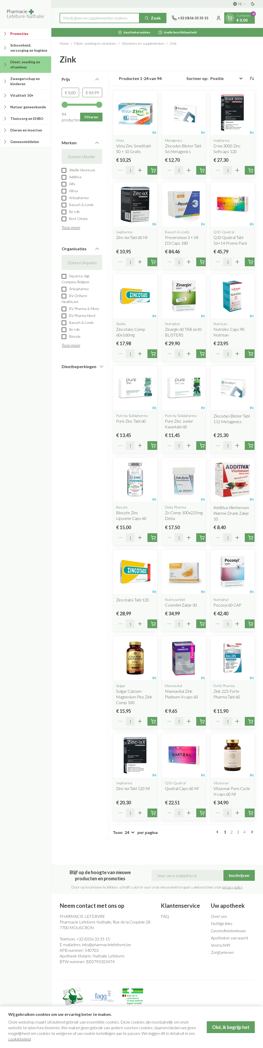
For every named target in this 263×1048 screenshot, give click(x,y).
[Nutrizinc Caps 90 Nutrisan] (232, 296)
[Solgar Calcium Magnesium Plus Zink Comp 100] (135, 658)
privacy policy (232, 887)
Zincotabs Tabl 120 (132, 599)
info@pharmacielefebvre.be (106, 944)
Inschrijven (239, 875)
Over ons (219, 916)
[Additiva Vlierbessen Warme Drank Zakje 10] (232, 480)
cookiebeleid (19, 1038)
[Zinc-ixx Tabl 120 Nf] (135, 755)
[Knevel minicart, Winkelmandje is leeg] (229, 18)
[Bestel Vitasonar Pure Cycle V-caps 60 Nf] (251, 813)
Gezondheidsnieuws (228, 930)
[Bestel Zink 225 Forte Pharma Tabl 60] (251, 721)
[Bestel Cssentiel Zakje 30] (202, 623)
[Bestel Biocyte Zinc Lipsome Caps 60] (153, 537)
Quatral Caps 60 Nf (182, 788)
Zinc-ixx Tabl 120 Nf (133, 788)
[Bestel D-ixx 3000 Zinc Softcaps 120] (251, 170)
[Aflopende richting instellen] (252, 78)
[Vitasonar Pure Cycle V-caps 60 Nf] (232, 755)
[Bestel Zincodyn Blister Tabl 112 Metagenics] (251, 445)
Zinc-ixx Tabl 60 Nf (132, 237)
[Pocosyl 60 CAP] (232, 572)
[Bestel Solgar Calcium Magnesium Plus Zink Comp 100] (153, 721)
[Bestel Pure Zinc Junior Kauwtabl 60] (202, 445)
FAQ (165, 916)
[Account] (218, 18)
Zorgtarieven (222, 952)
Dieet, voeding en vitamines (95, 43)
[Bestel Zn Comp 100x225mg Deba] (202, 537)
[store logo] (25, 14)
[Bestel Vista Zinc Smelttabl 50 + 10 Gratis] (153, 170)
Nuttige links (221, 923)
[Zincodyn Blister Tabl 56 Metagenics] (184, 113)
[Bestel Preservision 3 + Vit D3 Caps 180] (202, 261)
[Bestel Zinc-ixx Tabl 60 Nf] (153, 261)
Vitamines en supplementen (143, 43)
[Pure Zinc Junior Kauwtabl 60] (184, 388)
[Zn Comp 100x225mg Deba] (184, 480)
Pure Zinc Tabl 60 (131, 421)
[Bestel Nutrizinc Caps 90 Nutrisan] (251, 353)
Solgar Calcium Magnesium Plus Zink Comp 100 (134, 697)
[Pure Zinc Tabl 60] (135, 388)
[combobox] (99, 18)
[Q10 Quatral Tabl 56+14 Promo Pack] (232, 204)
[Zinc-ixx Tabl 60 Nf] (135, 204)
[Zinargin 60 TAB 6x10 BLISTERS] (184, 296)
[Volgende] (251, 832)
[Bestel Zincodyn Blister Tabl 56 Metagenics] (202, 170)
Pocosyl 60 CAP (227, 604)
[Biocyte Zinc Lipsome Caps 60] (135, 480)
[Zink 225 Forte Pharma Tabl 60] (232, 658)
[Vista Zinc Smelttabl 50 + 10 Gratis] (135, 113)
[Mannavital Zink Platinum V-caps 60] (184, 658)
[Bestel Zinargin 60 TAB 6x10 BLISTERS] (202, 353)
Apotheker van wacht (229, 937)
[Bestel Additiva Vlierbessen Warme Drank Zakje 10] (251, 537)
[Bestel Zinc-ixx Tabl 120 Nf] (153, 813)
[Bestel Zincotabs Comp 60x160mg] (153, 353)
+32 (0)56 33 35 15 (93, 938)
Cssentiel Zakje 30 (181, 604)
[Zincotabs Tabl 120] (135, 572)
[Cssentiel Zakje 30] (184, 572)
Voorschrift (220, 945)
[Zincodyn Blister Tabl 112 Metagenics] (232, 388)
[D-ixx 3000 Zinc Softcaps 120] (232, 113)
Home (64, 43)
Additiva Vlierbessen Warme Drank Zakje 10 (231, 513)
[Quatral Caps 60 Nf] (184, 755)
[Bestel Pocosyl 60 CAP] (251, 623)
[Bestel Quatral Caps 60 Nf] (202, 813)
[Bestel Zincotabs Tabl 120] (153, 623)
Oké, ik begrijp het (230, 1027)
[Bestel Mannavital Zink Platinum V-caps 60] (202, 721)
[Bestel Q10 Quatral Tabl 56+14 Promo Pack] (251, 261)
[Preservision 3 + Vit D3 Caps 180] (184, 204)
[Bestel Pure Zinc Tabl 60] (153, 445)
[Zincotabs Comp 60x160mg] (135, 296)
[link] (218, 832)
